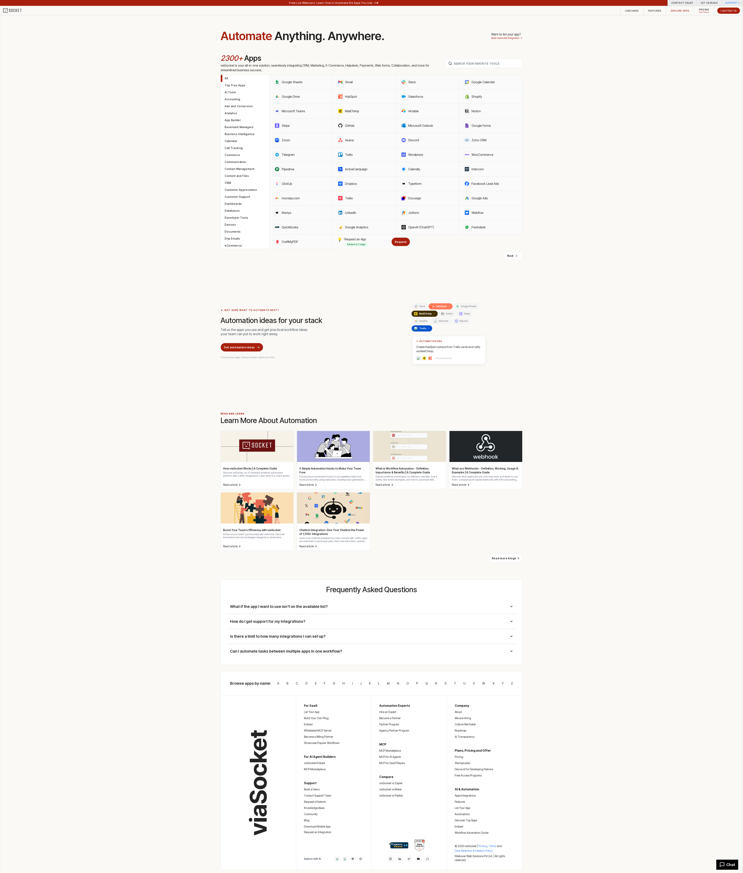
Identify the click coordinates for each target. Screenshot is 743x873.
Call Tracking (234, 148)
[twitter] (409, 859)
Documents (233, 231)
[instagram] (390, 859)
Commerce (232, 155)
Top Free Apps (235, 85)
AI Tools (230, 92)
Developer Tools (236, 217)
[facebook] (400, 859)
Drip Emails (232, 238)
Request (401, 241)
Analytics (231, 113)
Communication (235, 162)
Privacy (483, 846)
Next (510, 255)
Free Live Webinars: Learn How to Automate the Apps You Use (330, 2)
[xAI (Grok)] (360, 859)
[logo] (14, 10)
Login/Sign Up (728, 10)
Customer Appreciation (241, 189)
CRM (228, 182)
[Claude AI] (345, 859)
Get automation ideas (239, 347)
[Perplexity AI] (353, 859)
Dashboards (233, 203)
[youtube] (418, 859)
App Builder (233, 120)
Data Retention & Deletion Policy (474, 850)
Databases (232, 210)
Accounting (232, 99)
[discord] (428, 859)
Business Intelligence (240, 134)
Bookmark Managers (239, 127)
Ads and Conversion (239, 106)
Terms (492, 846)
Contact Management (239, 168)
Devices (230, 224)
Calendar (231, 141)
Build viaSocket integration (505, 38)
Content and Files (237, 175)
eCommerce (233, 245)
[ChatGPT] (337, 859)
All (226, 78)
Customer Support (237, 196)
